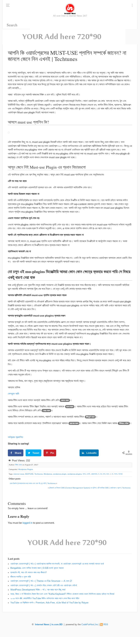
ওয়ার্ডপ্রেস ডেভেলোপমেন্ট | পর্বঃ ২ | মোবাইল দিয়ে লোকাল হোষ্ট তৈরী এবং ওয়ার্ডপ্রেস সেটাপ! (43, 585)
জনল (107, 474)
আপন (84, 474)
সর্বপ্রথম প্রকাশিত (15, 437)
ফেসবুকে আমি (14, 393)
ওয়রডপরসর (94, 474)
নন (112, 474)
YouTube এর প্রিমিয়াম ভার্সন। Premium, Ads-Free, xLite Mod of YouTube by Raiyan (49, 603)
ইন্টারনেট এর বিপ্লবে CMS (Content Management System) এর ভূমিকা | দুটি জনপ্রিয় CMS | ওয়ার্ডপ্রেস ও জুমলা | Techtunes (89, 488)
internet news (18, 474)
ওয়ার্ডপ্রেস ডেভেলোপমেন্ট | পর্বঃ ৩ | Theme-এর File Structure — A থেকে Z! (41, 581)
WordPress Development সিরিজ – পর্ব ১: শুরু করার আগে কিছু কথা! (38, 590)
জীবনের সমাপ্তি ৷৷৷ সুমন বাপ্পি (20, 577)
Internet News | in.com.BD (48, 624)
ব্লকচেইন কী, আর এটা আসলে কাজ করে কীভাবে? (28, 572)
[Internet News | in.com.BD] (70, 9)
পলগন (115, 474)
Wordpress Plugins (25, 469)
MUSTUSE (29, 474)
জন (101, 474)
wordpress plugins (74, 474)
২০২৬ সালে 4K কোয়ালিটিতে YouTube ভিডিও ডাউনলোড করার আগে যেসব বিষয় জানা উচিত (44, 598)
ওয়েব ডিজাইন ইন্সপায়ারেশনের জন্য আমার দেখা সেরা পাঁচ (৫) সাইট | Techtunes (33, 483)
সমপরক (120, 474)
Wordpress (48, 474)
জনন (104, 474)
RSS (105, 624)
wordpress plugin (59, 474)
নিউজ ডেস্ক (18, 465)
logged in (27, 522)
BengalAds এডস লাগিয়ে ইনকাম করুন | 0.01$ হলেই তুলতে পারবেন (37, 568)
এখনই (88, 474)
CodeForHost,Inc (89, 624)
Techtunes (38, 474)
